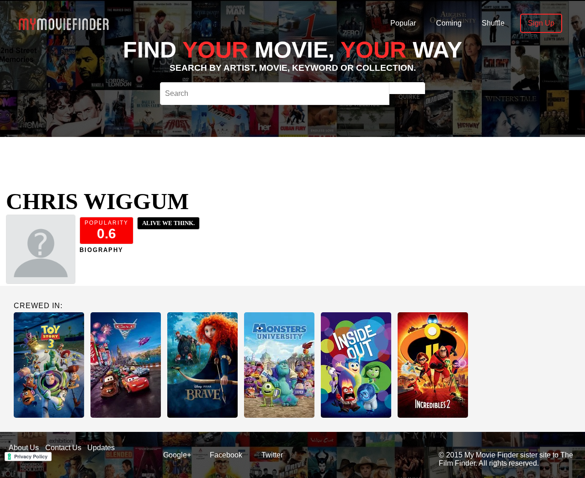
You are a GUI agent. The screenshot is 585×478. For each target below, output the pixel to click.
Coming (449, 23)
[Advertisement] (283, 157)
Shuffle (493, 23)
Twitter (272, 455)
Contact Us (63, 448)
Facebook (226, 455)
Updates (101, 448)
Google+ (177, 455)
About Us (24, 448)
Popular (403, 23)
